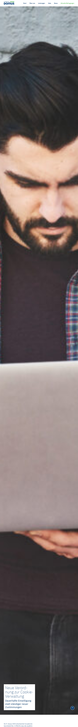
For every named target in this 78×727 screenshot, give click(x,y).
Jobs (49, 3)
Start (24, 3)
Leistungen (41, 3)
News (56, 3)
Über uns (32, 3)
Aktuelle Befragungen (67, 3)
